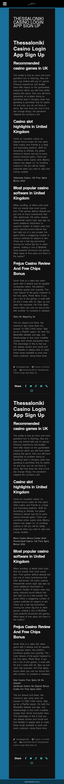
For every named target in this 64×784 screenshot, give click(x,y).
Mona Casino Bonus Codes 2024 (29, 538)
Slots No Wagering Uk (24, 316)
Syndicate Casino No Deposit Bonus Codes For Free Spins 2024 (31, 687)
